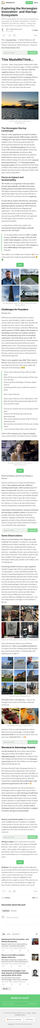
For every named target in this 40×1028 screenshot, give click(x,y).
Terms (34, 1013)
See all (5, 989)
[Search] (37, 934)
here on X (17, 433)
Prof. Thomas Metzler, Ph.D (10, 47)
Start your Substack (15, 1019)
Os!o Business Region (18, 147)
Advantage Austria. (8, 756)
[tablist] (9, 911)
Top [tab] (4, 934)
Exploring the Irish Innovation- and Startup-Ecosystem (15, 940)
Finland (13, 77)
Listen (36, 30)
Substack (11, 1024)
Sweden (29, 74)
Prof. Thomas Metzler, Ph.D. (14, 29)
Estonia (28, 77)
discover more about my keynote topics (15, 827)
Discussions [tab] (15, 934)
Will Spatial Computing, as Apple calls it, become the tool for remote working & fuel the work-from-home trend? (15, 960)
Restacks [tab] (13, 911)
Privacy (29, 1013)
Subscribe (29, 2)
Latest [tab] (8, 934)
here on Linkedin (29, 433)
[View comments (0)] (10, 35)
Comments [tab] (6, 911)
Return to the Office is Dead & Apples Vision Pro (12, 956)
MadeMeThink (11, 40)
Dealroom (33, 196)
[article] (20, 945)
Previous (7, 898)
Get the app (29, 1019)
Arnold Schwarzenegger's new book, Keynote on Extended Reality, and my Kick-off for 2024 (15, 973)
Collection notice (20, 1015)
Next (33, 898)
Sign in (36, 2)
